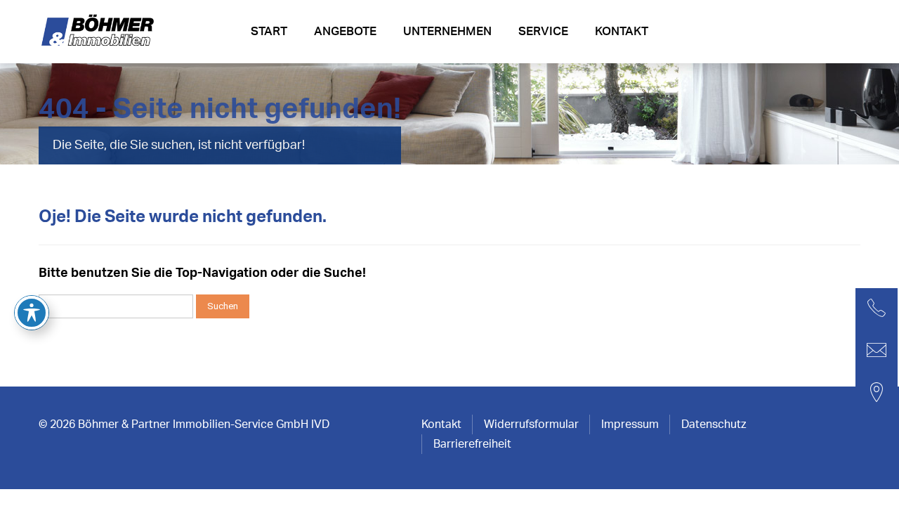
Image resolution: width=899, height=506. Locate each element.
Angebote (345, 31)
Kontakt (621, 31)
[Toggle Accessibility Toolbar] (31, 313)
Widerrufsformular (531, 424)
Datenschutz (713, 424)
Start (269, 31)
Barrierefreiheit (472, 444)
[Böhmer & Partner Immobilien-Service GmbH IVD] (100, 36)
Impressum (630, 424)
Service (543, 31)
